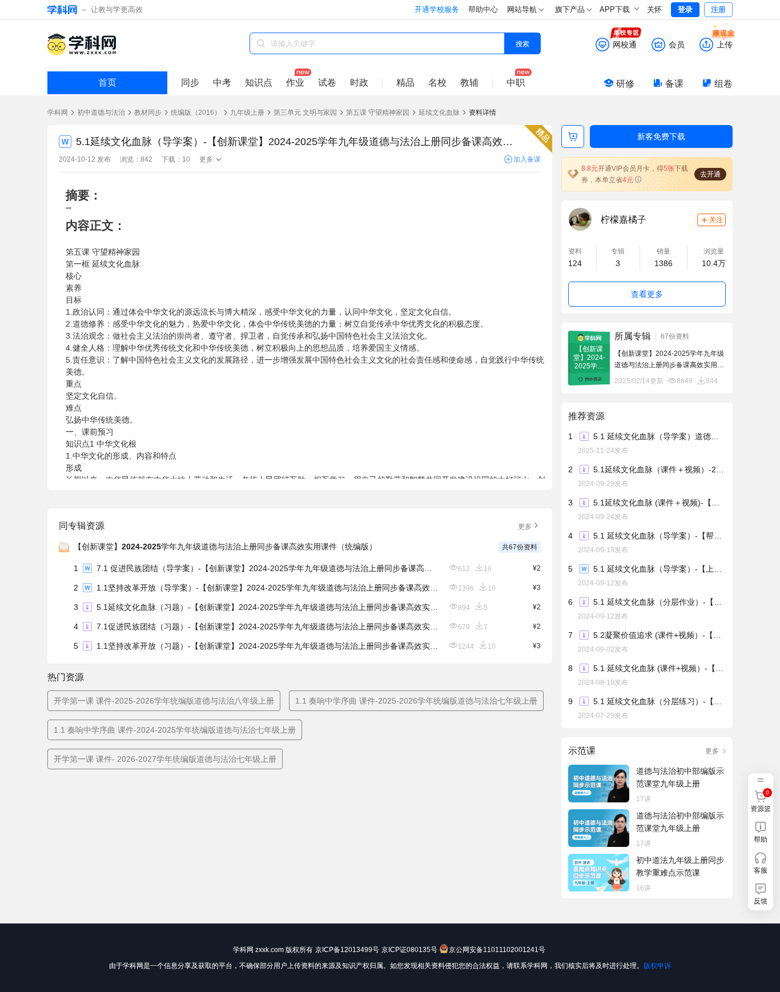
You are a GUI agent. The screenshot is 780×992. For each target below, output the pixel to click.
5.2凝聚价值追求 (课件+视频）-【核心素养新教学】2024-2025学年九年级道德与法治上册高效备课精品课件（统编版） (659, 635)
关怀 (654, 9)
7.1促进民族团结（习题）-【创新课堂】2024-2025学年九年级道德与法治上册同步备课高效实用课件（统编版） (268, 626)
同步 (190, 82)
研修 (625, 84)
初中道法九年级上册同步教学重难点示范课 (680, 866)
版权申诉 (657, 966)
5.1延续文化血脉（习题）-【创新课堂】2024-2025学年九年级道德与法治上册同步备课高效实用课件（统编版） (268, 607)
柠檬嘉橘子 (623, 219)
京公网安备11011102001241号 (497, 950)
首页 (107, 82)
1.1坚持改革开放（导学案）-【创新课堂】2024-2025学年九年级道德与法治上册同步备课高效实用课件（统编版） (268, 587)
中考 (222, 82)
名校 (437, 82)
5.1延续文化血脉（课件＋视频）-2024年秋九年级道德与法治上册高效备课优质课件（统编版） (659, 469)
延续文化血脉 (439, 113)
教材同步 (148, 113)
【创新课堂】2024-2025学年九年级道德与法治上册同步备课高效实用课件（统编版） (225, 546)
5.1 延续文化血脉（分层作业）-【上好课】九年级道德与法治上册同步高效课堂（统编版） (659, 602)
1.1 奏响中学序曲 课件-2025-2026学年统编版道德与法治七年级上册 (416, 700)
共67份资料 (519, 547)
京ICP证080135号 (409, 950)
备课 (674, 84)
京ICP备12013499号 (347, 950)
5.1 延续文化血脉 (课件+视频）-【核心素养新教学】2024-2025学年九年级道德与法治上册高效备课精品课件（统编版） (659, 668)
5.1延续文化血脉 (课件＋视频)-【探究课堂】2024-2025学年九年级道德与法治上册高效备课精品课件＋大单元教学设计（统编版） (659, 502)
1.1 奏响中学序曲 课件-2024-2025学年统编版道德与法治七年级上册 (175, 729)
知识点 (258, 82)
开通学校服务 (437, 9)
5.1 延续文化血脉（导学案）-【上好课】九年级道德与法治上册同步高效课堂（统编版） (659, 568)
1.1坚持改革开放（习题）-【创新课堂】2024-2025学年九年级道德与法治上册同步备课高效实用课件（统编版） (268, 645)
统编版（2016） (196, 113)
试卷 (327, 82)
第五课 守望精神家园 (377, 113)
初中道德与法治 (101, 113)
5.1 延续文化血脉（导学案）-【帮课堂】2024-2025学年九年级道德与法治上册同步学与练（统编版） (659, 535)
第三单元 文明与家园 (305, 113)
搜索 (522, 43)
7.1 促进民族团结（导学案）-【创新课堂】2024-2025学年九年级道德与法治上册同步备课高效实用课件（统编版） (268, 568)
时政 (359, 82)
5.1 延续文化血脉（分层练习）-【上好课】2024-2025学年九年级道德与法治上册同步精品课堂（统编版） (659, 701)
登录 (685, 9)
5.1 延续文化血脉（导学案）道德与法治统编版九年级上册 (659, 436)
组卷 (723, 84)
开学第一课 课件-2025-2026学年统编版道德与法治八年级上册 (164, 700)
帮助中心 (483, 9)
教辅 (469, 82)
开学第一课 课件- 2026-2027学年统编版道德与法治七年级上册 (165, 759)
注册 (718, 9)
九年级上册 (247, 113)
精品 (405, 82)
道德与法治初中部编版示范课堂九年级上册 (680, 777)
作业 (295, 82)
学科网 (57, 113)
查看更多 (647, 294)
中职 (515, 82)
